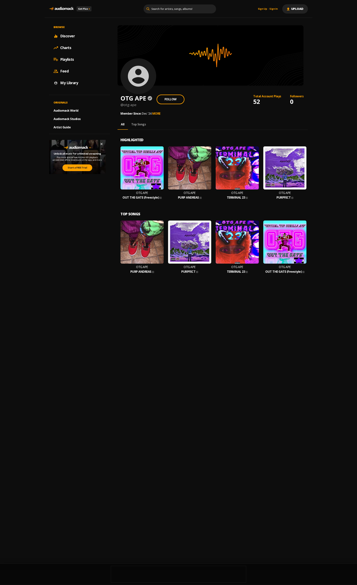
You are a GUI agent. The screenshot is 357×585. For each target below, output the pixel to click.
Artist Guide (62, 127)
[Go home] (61, 9)
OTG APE (142, 193)
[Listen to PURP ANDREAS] (189, 167)
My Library (69, 82)
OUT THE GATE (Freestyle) (141, 198)
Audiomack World (66, 110)
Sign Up (262, 8)
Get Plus (84, 8)
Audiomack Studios (67, 119)
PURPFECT (283, 198)
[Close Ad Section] (101, 144)
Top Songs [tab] (138, 124)
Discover (67, 36)
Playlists (67, 59)
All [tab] (123, 124)
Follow (170, 99)
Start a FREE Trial (77, 167)
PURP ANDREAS (188, 198)
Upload (297, 9)
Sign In (273, 8)
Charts (65, 47)
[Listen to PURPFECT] (284, 167)
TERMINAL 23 (236, 198)
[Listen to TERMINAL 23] (237, 167)
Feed (64, 71)
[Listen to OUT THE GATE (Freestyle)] (142, 167)
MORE (156, 113)
